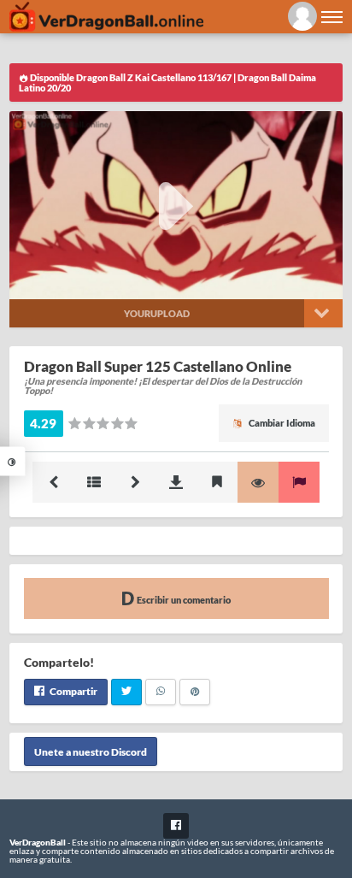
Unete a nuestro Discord (90, 751)
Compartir (72, 691)
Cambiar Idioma (281, 422)
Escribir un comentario (183, 599)
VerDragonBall (37, 842)
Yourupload (157, 313)
